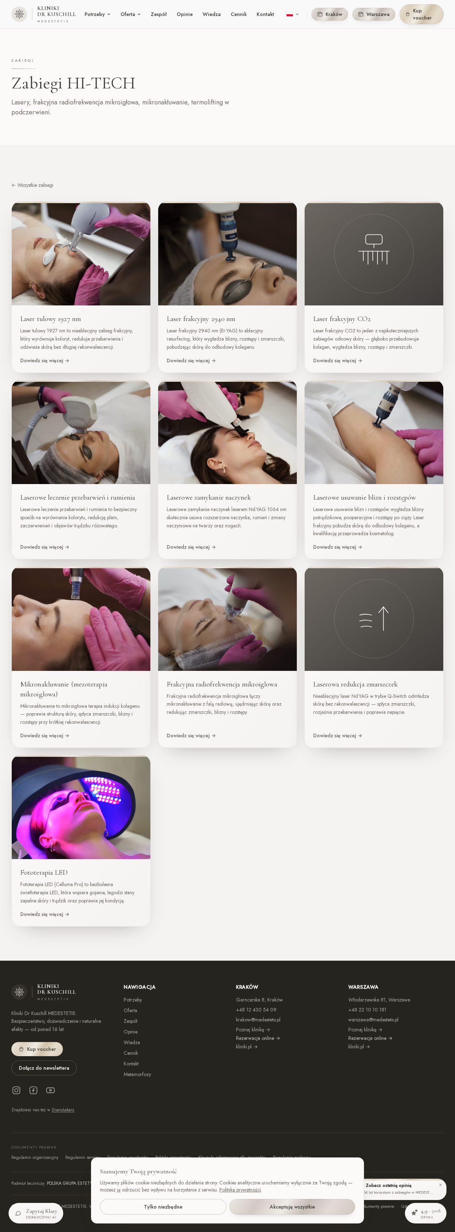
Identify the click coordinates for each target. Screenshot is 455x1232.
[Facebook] (33, 1090)
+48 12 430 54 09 (256, 1009)
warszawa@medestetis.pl (373, 1019)
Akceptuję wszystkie (292, 1206)
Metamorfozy (137, 1074)
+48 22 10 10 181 (367, 1009)
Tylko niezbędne (163, 1206)
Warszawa (378, 14)
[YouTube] (50, 1090)
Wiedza (212, 14)
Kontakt (265, 14)
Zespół (159, 14)
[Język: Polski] (293, 14)
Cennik (239, 14)
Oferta (128, 14)
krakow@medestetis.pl (258, 1019)
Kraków (334, 14)
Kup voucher (422, 14)
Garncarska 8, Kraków (259, 999)
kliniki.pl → (247, 1046)
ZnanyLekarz (63, 1110)
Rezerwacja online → (258, 1038)
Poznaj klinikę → (253, 1029)
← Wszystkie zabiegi (32, 185)
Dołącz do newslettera (44, 1067)
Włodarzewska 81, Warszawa (379, 999)
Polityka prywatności (240, 1189)
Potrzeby (95, 14)
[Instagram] (16, 1090)
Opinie (185, 14)
